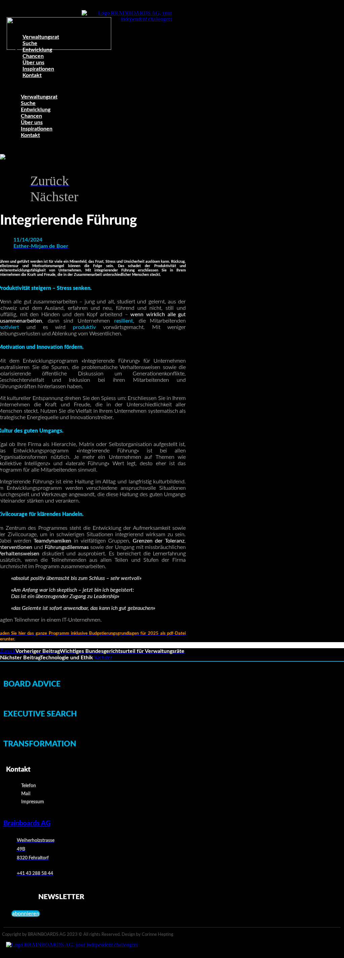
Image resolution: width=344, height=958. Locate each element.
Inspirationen (36, 129)
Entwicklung (35, 109)
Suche (28, 103)
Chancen (31, 116)
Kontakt (32, 75)
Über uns (32, 122)
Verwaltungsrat (41, 37)
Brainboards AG (26, 823)
